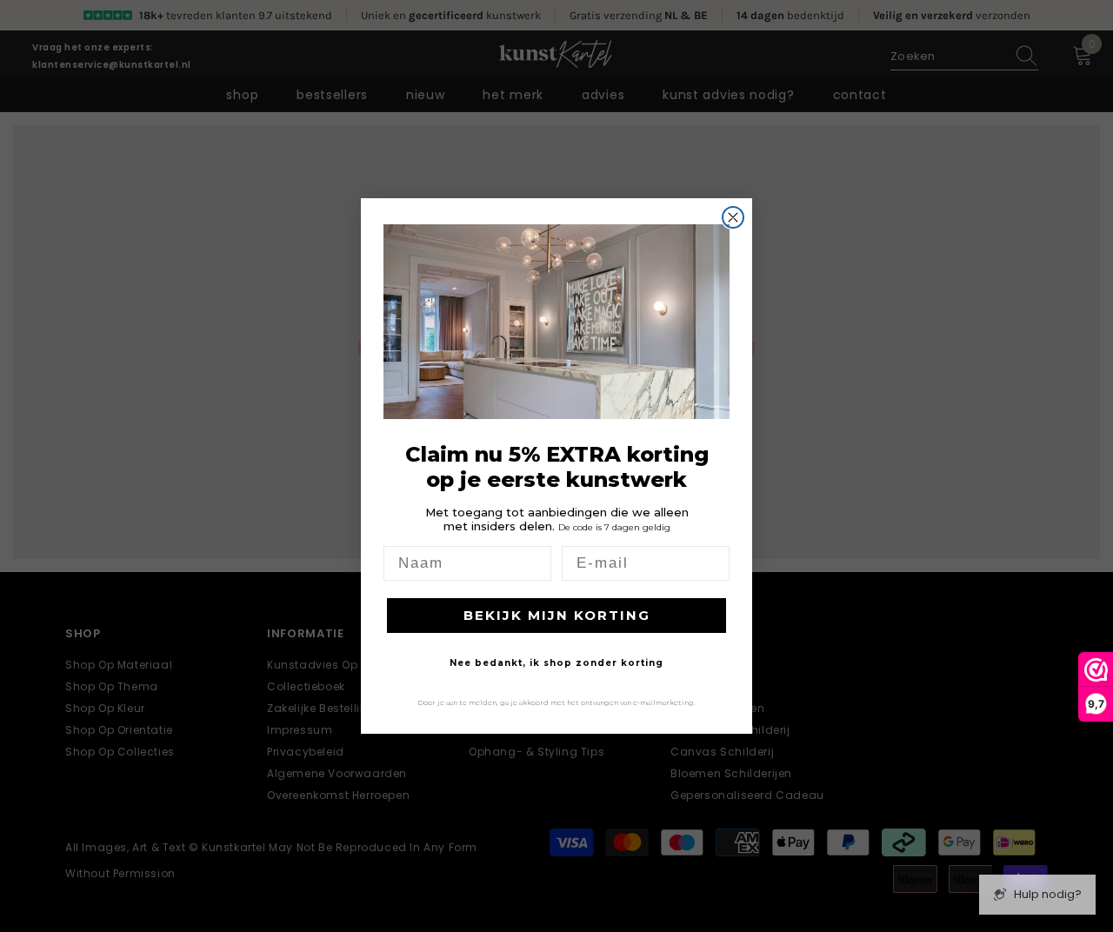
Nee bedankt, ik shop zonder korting (556, 663)
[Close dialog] (733, 217)
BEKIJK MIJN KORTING (556, 615)
